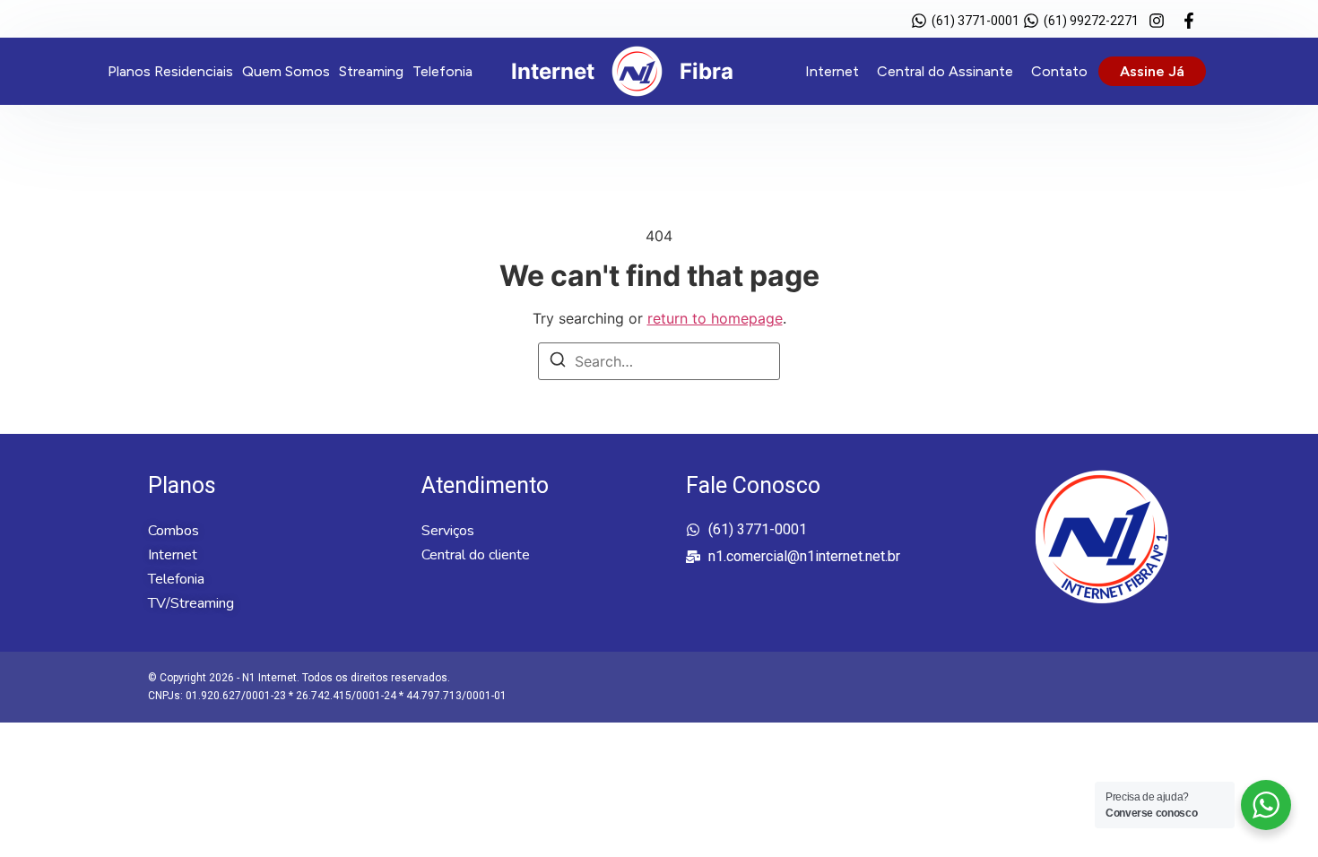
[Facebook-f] (1189, 20)
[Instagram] (1156, 20)
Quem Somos (286, 71)
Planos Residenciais (170, 71)
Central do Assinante (945, 71)
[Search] (557, 362)
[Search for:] (659, 361)
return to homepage (715, 318)
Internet (832, 71)
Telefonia (442, 71)
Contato (1059, 71)
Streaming (371, 71)
